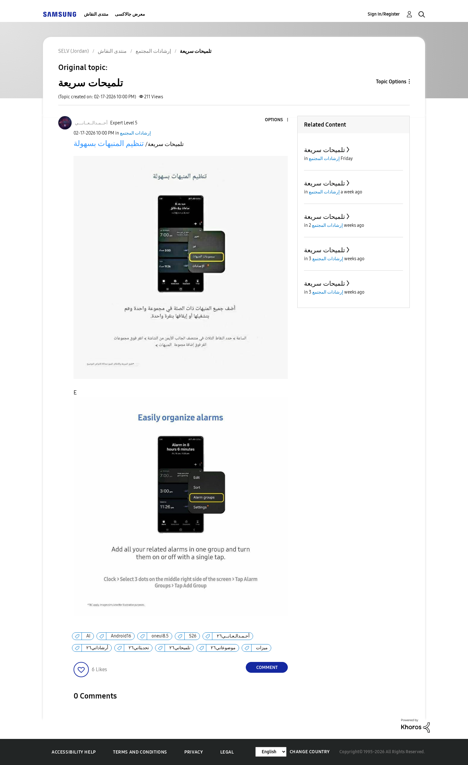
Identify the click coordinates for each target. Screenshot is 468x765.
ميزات (262, 647)
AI (88, 636)
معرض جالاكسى (130, 14)
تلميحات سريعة (324, 150)
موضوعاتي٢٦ (223, 647)
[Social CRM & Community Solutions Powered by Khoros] (415, 725)
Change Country (310, 752)
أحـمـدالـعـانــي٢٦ (233, 636)
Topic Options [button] (391, 82)
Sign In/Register (384, 14)
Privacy (193, 752)
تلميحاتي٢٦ (179, 647)
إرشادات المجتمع (135, 133)
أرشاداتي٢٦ (97, 647)
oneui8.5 (160, 636)
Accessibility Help (74, 752)
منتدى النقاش (96, 14)
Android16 (121, 636)
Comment (267, 667)
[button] (277, 120)
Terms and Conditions (140, 752)
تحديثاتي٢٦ (139, 647)
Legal (227, 752)
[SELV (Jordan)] (59, 14)
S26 (192, 636)
